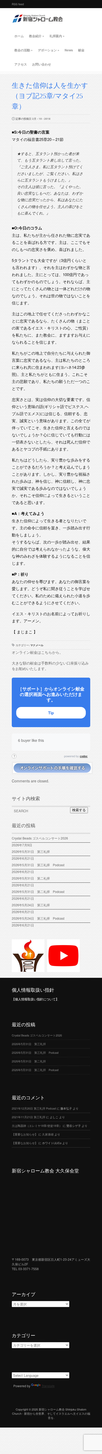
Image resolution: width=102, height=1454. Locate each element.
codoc (84, 756)
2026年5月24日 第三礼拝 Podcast (38, 918)
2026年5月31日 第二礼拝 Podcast (38, 891)
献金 (81, 50)
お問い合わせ (41, 64)
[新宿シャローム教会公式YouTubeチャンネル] (63, 969)
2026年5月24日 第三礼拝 (31, 905)
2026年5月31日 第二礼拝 (32, 878)
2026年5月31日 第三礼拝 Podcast (38, 865)
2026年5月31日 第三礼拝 (32, 851)
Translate (48, 1386)
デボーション (48, 50)
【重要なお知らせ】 (25, 1134)
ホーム (19, 36)
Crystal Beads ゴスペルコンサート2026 (40, 838)
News (69, 50)
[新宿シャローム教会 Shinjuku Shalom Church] (38, 25)
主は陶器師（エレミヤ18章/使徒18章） (37, 1126)
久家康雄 (48, 1134)
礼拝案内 (57, 36)
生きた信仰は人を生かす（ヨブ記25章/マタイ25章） (50, 96)
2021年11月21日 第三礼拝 (28, 1117)
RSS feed (18, 4)
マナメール (36, 645)
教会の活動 (23, 50)
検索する (79, 810)
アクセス (20, 64)
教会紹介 (36, 36)
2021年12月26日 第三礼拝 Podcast (34, 1108)
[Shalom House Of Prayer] (28, 969)
